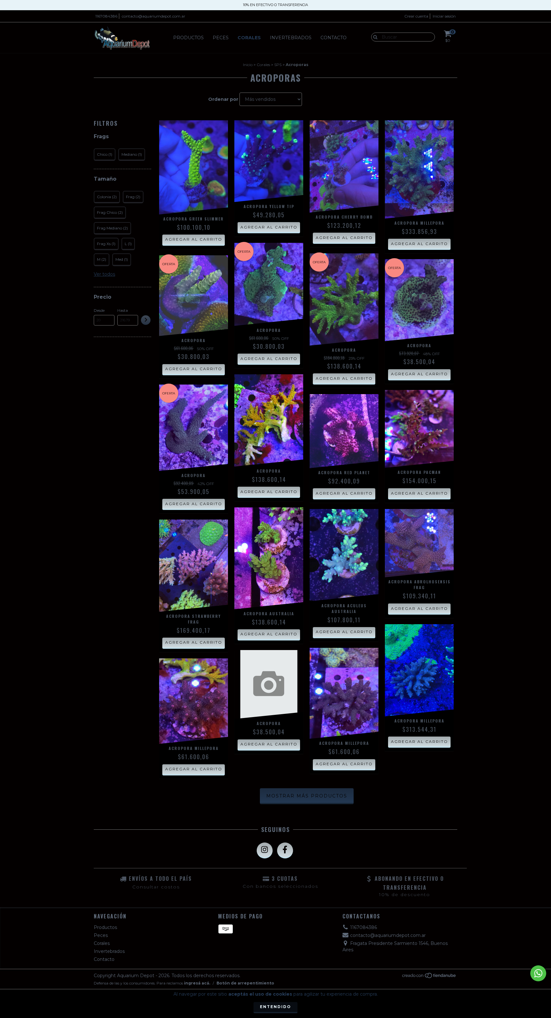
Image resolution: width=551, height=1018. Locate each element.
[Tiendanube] (429, 977)
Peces (221, 38)
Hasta (122, 310)
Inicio (248, 64)
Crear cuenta (416, 16)
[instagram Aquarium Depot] (265, 850)
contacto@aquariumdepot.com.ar (153, 16)
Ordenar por (223, 99)
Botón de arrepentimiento (245, 983)
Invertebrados (291, 38)
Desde (99, 310)
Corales (249, 38)
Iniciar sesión (444, 16)
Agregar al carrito (193, 239)
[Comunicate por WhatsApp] (538, 973)
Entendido (275, 1006)
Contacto (333, 38)
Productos (188, 38)
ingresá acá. (197, 983)
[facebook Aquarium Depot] (285, 850)
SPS (278, 64)
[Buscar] (374, 36)
